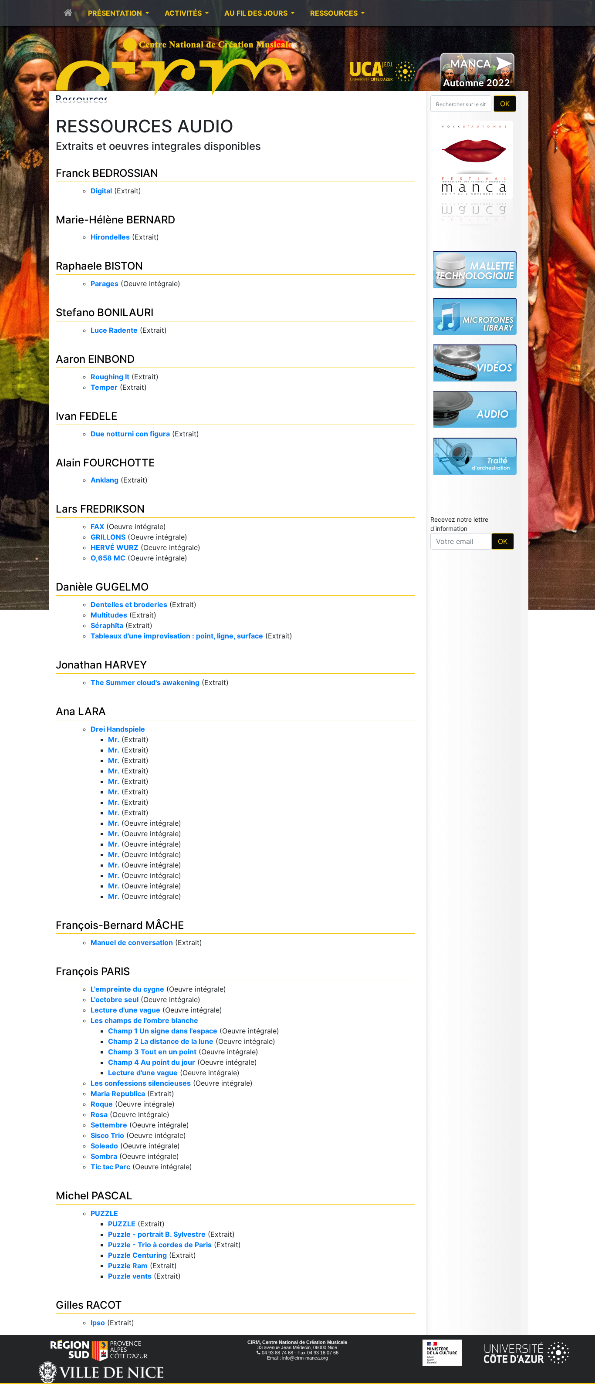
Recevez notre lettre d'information (459, 402)
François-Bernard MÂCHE (120, 925)
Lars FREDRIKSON (100, 509)
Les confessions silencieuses (141, 1083)
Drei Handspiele (118, 729)
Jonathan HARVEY (101, 664)
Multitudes (109, 615)
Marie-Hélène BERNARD (115, 219)
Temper (104, 387)
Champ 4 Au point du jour (151, 1062)
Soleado (104, 1145)
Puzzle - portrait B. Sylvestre (157, 1234)
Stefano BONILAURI (104, 312)
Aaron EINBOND (95, 359)
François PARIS (93, 971)
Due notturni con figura (130, 433)
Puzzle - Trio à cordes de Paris (160, 1244)
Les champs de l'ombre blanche (144, 1020)
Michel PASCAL (94, 1195)
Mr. (113, 739)
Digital (101, 190)
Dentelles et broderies (129, 604)
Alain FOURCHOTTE (105, 462)
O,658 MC (108, 558)
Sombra (104, 1156)
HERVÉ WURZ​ (115, 547)
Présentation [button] (116, 13)
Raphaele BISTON (99, 266)
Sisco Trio (107, 1135)
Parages (104, 283)
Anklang (104, 480)
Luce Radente (114, 330)
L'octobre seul (115, 999)
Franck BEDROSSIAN (107, 173)
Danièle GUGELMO (102, 587)
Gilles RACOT (89, 1305)
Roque (102, 1104)
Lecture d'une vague (125, 1010)
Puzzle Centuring (137, 1255)
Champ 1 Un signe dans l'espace (162, 1030)
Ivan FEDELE (86, 416)
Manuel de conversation (132, 942)
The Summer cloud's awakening (145, 682)
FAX (97, 526)
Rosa (99, 1114)
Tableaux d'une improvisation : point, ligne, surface (177, 635)
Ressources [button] (334, 13)
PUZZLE (104, 1213)
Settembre (109, 1125)
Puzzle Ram (128, 1265)
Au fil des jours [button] (256, 13)
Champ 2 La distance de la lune (160, 1041)
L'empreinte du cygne (127, 989)
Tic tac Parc (110, 1166)
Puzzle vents (130, 1276)
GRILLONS (108, 537)
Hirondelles (110, 237)
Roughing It (110, 376)
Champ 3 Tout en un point (152, 1051)
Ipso (98, 1322)
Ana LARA (81, 711)
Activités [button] (184, 13)
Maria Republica (118, 1093)
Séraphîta (107, 625)
